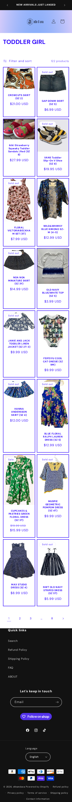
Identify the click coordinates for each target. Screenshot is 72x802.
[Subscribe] (57, 702)
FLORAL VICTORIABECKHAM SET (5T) (19, 230)
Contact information (38, 798)
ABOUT (13, 676)
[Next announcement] (64, 5)
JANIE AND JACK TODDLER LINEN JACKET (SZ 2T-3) (19, 343)
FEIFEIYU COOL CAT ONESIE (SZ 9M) (53, 361)
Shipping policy (59, 792)
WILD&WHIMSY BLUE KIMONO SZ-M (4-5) (52, 229)
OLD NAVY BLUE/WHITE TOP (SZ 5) (53, 293)
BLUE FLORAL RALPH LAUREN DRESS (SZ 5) (53, 436)
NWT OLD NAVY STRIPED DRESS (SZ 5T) (53, 590)
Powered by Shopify (37, 786)
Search (13, 641)
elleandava (19, 786)
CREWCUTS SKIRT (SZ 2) (19, 97)
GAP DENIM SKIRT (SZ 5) (53, 103)
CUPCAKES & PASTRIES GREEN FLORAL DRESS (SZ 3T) (19, 515)
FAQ (10, 667)
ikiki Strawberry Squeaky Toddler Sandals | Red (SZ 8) (19, 150)
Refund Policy (17, 650)
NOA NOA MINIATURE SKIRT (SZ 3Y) (19, 280)
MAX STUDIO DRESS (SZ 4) (19, 586)
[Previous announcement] (7, 5)
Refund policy (61, 786)
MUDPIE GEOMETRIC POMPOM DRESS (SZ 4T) (53, 506)
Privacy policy (16, 792)
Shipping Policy (18, 658)
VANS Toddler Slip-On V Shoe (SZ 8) (52, 160)
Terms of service (37, 792)
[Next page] (63, 618)
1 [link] (9, 618)
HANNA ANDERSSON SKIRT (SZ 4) (19, 412)
